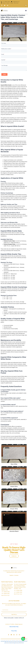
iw (18, 641)
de (7, 641)
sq (14, 642)
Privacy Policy (14, 630)
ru (8, 642)
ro (6, 642)
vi (23, 642)
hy (15, 641)
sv (18, 642)
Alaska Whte (14, 486)
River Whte (14, 464)
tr (21, 642)
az (3, 641)
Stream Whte (14, 508)
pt (5, 642)
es (9, 641)
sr (16, 642)
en (11, 641)
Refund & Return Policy (14, 626)
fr (13, 641)
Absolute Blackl (14, 531)
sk (10, 642)
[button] (26, 5)
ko (24, 641)
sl (12, 642)
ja (20, 641)
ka (22, 641)
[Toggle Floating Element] (23, 639)
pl (26, 641)
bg (5, 641)
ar (1, 641)
